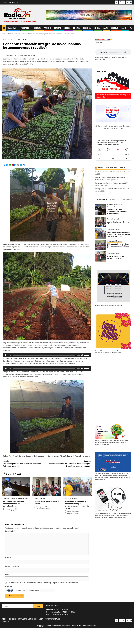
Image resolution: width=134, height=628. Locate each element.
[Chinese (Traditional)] (98, 39)
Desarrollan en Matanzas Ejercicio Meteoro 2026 (112, 183)
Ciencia (67, 28)
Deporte (57, 28)
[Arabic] (96, 39)
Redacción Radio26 (10, 511)
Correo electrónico (12, 566)
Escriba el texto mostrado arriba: (27, 590)
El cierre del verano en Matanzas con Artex (115, 257)
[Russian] (109, 39)
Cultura (37, 28)
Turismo (47, 28)
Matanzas (11, 28)
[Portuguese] (107, 39)
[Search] (131, 28)
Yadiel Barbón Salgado (28, 55)
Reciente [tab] (103, 199)
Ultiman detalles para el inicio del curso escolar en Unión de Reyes (118, 246)
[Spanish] (111, 39)
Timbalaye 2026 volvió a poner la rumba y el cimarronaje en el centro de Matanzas (77, 505)
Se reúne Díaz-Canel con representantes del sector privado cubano (14, 504)
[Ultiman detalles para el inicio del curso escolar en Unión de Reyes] (100, 245)
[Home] (4, 28)
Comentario (10, 531)
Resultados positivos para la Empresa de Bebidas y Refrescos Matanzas (22, 463)
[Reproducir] (6, 355)
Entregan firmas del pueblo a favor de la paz (110, 189)
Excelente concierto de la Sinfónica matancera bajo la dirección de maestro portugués (70, 463)
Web (7, 575)
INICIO (4, 619)
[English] (100, 39)
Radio (123, 28)
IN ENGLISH (12, 619)
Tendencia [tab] (127, 199)
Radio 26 (75, 626)
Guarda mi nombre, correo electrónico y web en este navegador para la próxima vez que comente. (43, 583)
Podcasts (25, 28)
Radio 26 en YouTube (111, 167)
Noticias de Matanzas (24, 40)
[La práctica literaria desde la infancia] (46, 486)
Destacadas (6, 40)
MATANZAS (22, 619)
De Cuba (76, 28)
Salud (105, 28)
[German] (104, 39)
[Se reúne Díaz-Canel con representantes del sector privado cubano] (16, 486)
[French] (102, 39)
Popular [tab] (115, 199)
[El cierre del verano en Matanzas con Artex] (100, 256)
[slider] (87, 355)
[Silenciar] (82, 355)
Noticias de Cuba (23, 499)
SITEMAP (5, 622)
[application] (47, 355)
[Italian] (106, 39)
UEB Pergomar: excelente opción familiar (109, 172)
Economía (87, 28)
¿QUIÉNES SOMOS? (35, 619)
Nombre (8, 558)
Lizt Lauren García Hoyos (43, 509)
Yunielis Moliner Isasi (72, 513)
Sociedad (114, 28)
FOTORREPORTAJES (52, 619)
